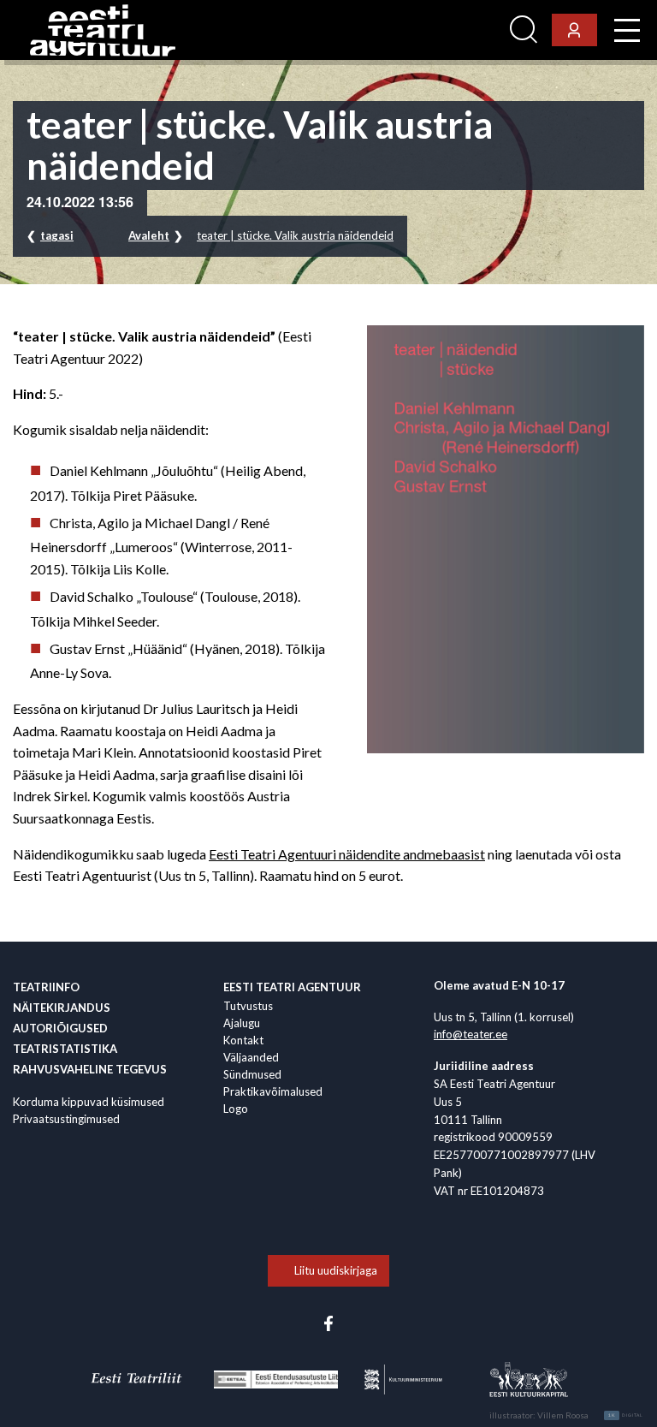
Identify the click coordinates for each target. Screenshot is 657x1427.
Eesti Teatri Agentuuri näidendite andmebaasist (347, 854)
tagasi (57, 235)
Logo (235, 1108)
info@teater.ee (470, 1034)
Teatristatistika (65, 1048)
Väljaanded (251, 1057)
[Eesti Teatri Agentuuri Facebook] (328, 1322)
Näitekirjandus (61, 1007)
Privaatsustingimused (66, 1119)
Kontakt (243, 1040)
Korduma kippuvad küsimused (88, 1102)
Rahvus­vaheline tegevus (90, 1069)
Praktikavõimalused (273, 1091)
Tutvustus (248, 1006)
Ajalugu (241, 1023)
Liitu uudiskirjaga (335, 1270)
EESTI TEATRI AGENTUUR (292, 987)
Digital (625, 1415)
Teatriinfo (46, 987)
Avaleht (148, 235)
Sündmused (252, 1074)
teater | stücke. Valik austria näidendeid (295, 235)
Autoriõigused (60, 1028)
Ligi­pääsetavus (456, 30)
